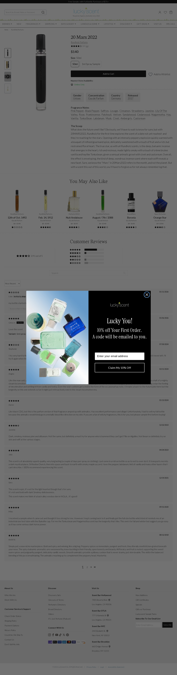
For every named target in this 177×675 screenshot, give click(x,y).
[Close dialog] (147, 294)
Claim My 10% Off (119, 367)
